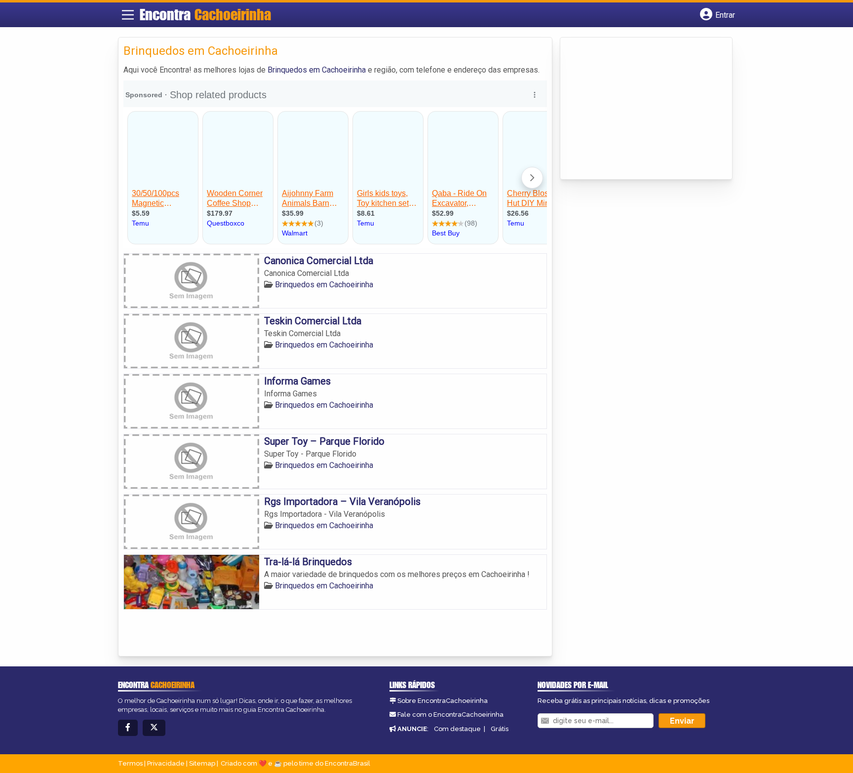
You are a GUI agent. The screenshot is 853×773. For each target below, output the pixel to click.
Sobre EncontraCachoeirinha (442, 700)
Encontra (205, 14)
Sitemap (202, 763)
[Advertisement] (639, 109)
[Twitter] (154, 728)
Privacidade (166, 763)
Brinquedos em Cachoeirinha (317, 70)
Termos (130, 763)
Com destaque (457, 729)
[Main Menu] (128, 15)
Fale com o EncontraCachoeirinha (450, 714)
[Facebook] (128, 728)
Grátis (499, 729)
